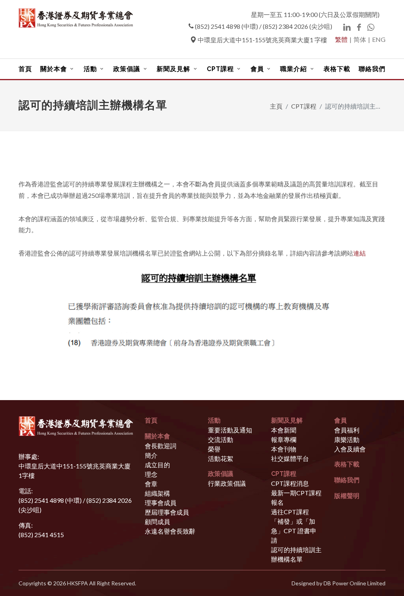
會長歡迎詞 (160, 445)
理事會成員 (160, 502)
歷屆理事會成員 (167, 512)
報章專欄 (283, 439)
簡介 (151, 455)
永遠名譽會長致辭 (170, 531)
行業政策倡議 (227, 483)
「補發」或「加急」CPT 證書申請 (293, 530)
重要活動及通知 (230, 430)
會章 (151, 483)
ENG (378, 39)
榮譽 (214, 449)
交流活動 (220, 439)
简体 (360, 39)
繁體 (341, 39)
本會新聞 (283, 430)
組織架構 (157, 493)
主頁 (276, 106)
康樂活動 (346, 439)
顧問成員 (157, 521)
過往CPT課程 (290, 511)
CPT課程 (303, 106)
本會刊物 (283, 449)
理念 (151, 474)
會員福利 (346, 430)
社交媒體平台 (290, 458)
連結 (359, 253)
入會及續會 (350, 449)
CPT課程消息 (290, 483)
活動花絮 (220, 458)
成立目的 (157, 464)
